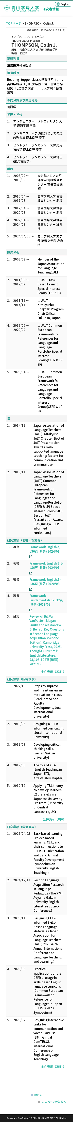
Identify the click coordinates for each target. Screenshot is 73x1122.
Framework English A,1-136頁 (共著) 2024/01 (46, 549)
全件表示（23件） (53, 671)
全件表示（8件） (54, 819)
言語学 (11, 107)
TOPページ (13, 23)
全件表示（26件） (53, 1066)
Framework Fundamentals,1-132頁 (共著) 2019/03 (46, 599)
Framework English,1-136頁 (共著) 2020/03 (45, 581)
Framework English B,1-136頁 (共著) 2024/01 (46, 565)
